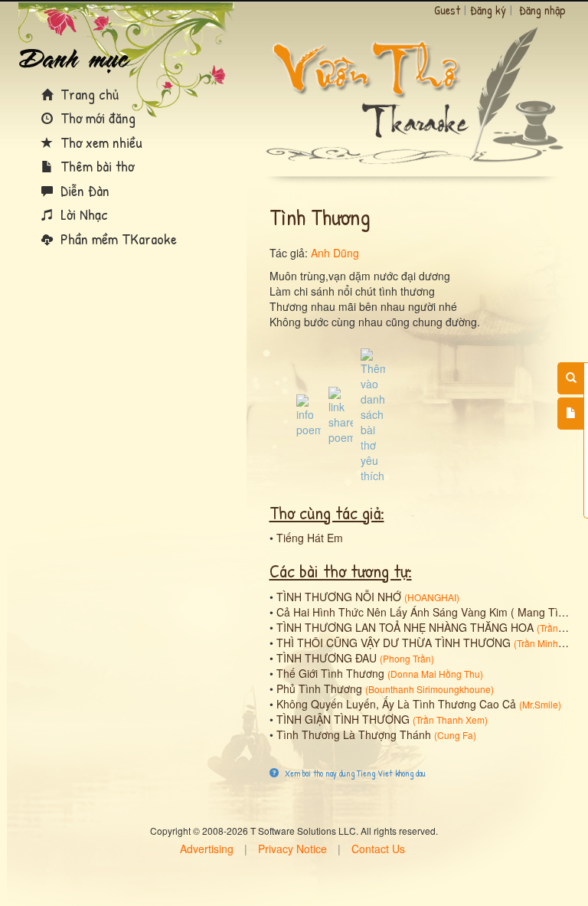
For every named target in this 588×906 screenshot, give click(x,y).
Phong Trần (407, 658)
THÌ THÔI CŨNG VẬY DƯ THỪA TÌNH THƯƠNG (393, 642)
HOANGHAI (431, 596)
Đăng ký (488, 10)
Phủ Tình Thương (319, 688)
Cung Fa (455, 734)
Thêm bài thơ (95, 165)
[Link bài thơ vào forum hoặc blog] (340, 414)
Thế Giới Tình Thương (330, 673)
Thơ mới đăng (96, 117)
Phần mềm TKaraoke (117, 238)
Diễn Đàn (83, 190)
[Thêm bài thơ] (570, 413)
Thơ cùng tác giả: (327, 512)
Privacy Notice (292, 848)
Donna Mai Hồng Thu (435, 673)
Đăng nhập (542, 10)
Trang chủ (88, 93)
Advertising (207, 848)
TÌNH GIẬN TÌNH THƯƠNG (343, 719)
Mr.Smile (540, 704)
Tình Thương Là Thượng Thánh (353, 734)
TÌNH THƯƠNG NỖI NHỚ (338, 596)
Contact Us (378, 848)
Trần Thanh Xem (450, 719)
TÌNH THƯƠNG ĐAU (326, 658)
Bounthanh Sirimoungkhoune (429, 688)
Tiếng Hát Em (309, 537)
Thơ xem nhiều (99, 142)
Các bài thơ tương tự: (341, 570)
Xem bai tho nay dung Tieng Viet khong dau (354, 773)
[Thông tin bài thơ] (308, 414)
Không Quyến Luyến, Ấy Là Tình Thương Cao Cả (396, 703)
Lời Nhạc (82, 214)
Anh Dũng (335, 252)
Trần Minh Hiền (548, 642)
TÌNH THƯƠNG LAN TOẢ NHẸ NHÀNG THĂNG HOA (405, 627)
